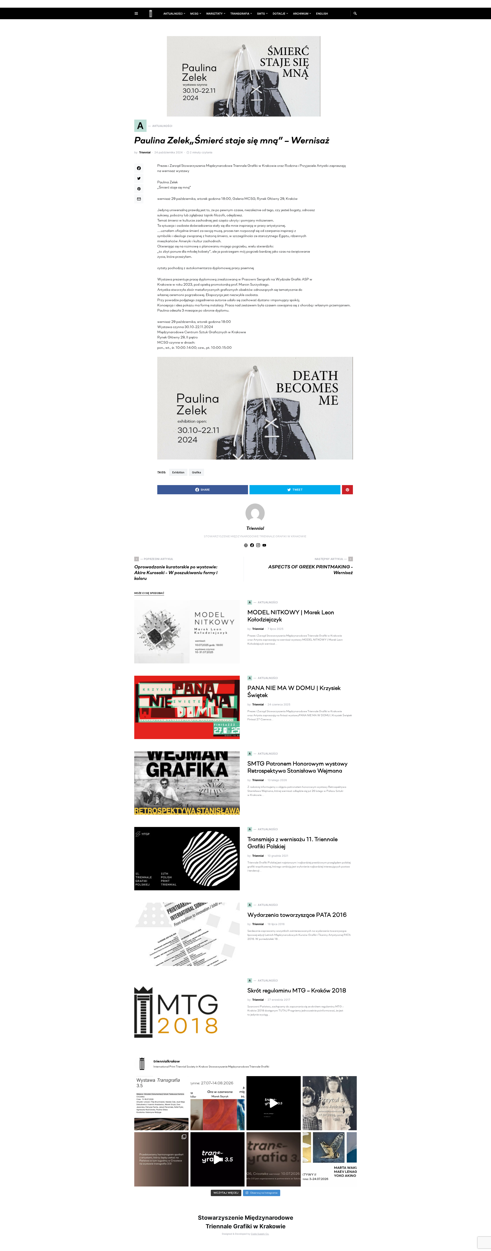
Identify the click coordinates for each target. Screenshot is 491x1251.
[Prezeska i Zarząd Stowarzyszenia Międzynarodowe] (217, 1103)
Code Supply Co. (260, 1233)
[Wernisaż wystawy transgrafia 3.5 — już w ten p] (217, 1159)
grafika (196, 472)
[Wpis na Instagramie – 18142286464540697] (161, 1159)
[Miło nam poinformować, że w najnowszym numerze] (161, 1103)
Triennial (145, 152)
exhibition (178, 472)
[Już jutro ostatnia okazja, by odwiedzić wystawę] (273, 1103)
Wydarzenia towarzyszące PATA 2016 (297, 915)
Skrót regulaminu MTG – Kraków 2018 (296, 991)
